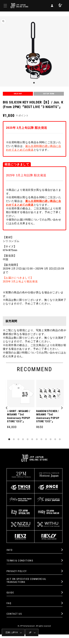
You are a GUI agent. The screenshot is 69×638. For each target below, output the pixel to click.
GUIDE (10, 592)
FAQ (9, 603)
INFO (10, 550)
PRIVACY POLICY (17, 571)
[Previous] (7, 408)
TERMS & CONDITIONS (20, 560)
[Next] (62, 408)
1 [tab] (33, 83)
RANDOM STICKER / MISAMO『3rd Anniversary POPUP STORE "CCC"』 (47, 416)
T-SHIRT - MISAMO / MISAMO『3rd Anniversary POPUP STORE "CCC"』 (18, 416)
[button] (5, 6)
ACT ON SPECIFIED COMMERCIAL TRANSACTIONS (27, 580)
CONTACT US (14, 613)
